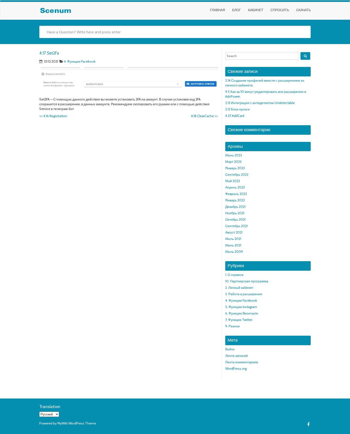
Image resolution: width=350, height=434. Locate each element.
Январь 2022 (235, 200)
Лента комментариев (241, 362)
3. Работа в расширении (243, 294)
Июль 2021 (233, 239)
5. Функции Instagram (241, 307)
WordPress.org (236, 368)
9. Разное (232, 326)
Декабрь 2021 (235, 207)
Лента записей (236, 356)
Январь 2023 (235, 168)
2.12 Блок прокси (237, 109)
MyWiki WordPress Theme (76, 423)
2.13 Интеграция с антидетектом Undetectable (260, 103)
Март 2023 (233, 162)
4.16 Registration (53, 116)
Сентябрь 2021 (236, 226)
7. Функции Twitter (238, 320)
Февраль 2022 (236, 194)
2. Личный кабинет (239, 287)
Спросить (279, 10)
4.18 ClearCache (204, 116)
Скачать (303, 10)
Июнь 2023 (233, 155)
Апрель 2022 (235, 187)
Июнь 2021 (233, 245)
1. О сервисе (234, 275)
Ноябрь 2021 (234, 213)
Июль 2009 (234, 251)
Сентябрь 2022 (236, 174)
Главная (217, 10)
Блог (236, 10)
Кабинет (255, 10)
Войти (230, 349)
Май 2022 (232, 181)
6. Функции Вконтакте (241, 313)
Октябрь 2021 (235, 219)
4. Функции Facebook (79, 61)
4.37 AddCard (234, 116)
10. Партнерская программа (246, 281)
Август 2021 (233, 232)
